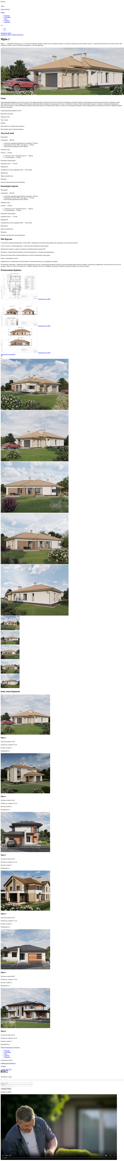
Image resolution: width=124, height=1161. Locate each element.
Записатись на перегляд (8, 354)
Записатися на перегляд (12, 1047)
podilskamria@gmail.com (8, 1063)
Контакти (7, 22)
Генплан (7, 15)
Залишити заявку (6, 33)
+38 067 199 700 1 (6, 1069)
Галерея (6, 20)
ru (5, 30)
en (5, 28)
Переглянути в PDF (44, 299)
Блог (5, 19)
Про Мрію (7, 17)
